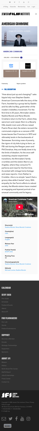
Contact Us (5, 382)
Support (6, 335)
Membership (21, 6)
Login (33, 6)
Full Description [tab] (10, 89)
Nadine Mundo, (10, 227)
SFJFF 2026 (6, 295)
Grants (4, 325)
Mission (4, 362)
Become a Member (8, 339)
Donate (4, 342)
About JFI (5, 312)
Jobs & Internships (8, 375)
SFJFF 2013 (9, 252)
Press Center (6, 379)
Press (27, 402)
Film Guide (5, 299)
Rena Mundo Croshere (23, 227)
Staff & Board (6, 372)
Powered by (5, 83)
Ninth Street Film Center (10, 369)
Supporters (5, 349)
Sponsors (5, 352)
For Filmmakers (9, 318)
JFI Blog (5, 6)
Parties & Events (7, 305)
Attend (4, 308)
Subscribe (13, 6)
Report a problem (21, 83)
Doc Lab (4, 322)
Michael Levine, (10, 270)
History (4, 365)
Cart (28, 6)
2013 (6, 246)
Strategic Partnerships (9, 345)
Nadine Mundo (21, 270)
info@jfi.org (6, 411)
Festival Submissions (9, 328)
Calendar (6, 288)
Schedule (5, 302)
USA (6, 233)
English (7, 239)
